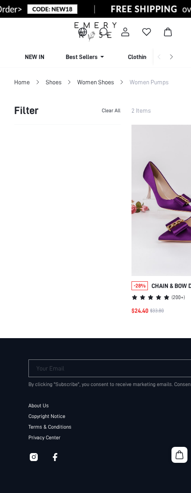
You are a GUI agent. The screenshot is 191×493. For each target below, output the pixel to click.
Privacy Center (44, 437)
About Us (38, 405)
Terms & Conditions (50, 427)
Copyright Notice (46, 416)
